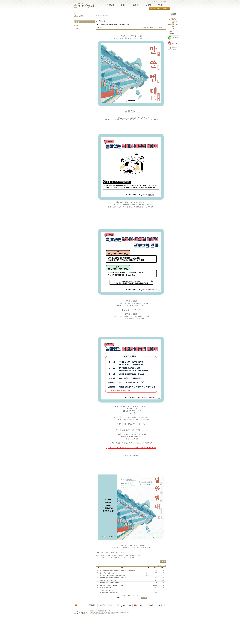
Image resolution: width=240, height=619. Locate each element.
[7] (131, 595)
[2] (125, 595)
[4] (127, 595)
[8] (132, 595)
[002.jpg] (108, 552)
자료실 (159, 8)
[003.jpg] (113, 552)
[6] (130, 595)
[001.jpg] (103, 552)
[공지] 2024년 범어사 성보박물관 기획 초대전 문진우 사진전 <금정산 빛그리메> (120, 555)
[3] (126, 595)
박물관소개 (110, 5)
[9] (133, 595)
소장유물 (148, 5)
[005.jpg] (123, 552)
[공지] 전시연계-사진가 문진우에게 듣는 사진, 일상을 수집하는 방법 (117, 557)
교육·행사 (136, 5)
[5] (129, 595)
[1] (124, 595)
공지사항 (160, 5)
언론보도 (164, 8)
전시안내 (123, 5)
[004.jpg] (118, 552)
